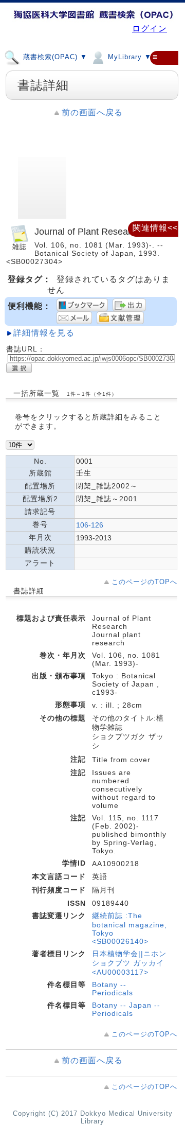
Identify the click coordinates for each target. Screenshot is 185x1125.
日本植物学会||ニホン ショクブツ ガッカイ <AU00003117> (129, 963)
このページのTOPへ (144, 582)
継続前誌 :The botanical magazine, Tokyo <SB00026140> (129, 928)
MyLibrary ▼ (128, 57)
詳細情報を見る (44, 332)
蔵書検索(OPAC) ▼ (54, 57)
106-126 (89, 525)
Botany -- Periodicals (112, 988)
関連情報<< (155, 227)
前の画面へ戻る (92, 112)
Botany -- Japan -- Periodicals (126, 1009)
